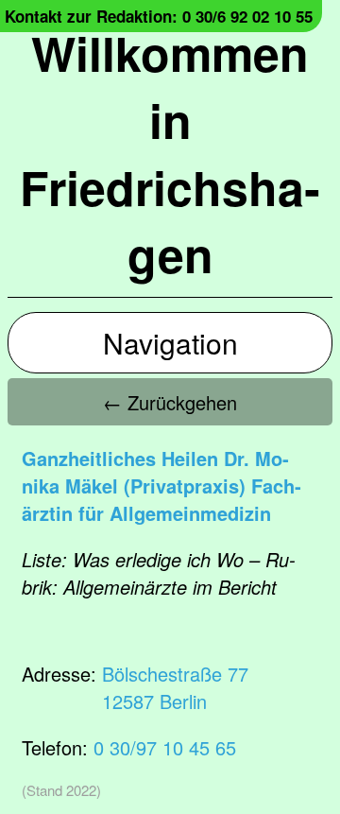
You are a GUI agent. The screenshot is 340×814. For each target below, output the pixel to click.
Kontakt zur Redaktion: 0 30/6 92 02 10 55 (159, 16)
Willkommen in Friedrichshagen (170, 153)
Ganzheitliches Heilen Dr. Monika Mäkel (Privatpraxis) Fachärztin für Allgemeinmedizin (161, 485)
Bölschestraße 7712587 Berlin (175, 687)
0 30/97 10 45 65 (165, 747)
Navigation (170, 342)
